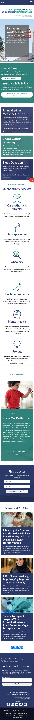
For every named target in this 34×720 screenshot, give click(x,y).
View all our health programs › (17, 184)
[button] (1, 40)
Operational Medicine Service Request (13, 659)
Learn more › (25, 55)
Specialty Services (9, 413)
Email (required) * (6, 677)
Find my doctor (15, 491)
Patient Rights (22, 713)
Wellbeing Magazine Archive (10, 661)
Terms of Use (23, 715)
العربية (3, 2)
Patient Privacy (11, 713)
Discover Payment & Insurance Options (17, 94)
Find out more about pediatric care (17, 452)
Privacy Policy (12, 715)
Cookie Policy (17, 717)
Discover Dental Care (10, 78)
